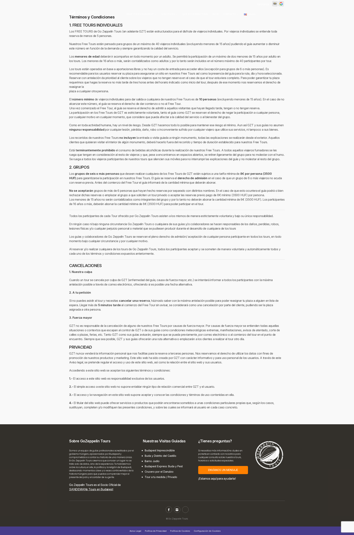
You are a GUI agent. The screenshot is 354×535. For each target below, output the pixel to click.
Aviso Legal (135, 531)
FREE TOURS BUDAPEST (140, 14)
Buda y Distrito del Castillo (160, 455)
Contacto (229, 14)
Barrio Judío (152, 461)
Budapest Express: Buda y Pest (164, 466)
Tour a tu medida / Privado (161, 477)
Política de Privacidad (155, 531)
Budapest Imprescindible (160, 450)
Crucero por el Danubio (159, 471)
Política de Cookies (180, 531)
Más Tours (168, 14)
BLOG (215, 14)
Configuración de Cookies (207, 531)
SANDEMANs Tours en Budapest (91, 489)
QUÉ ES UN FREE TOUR (195, 14)
